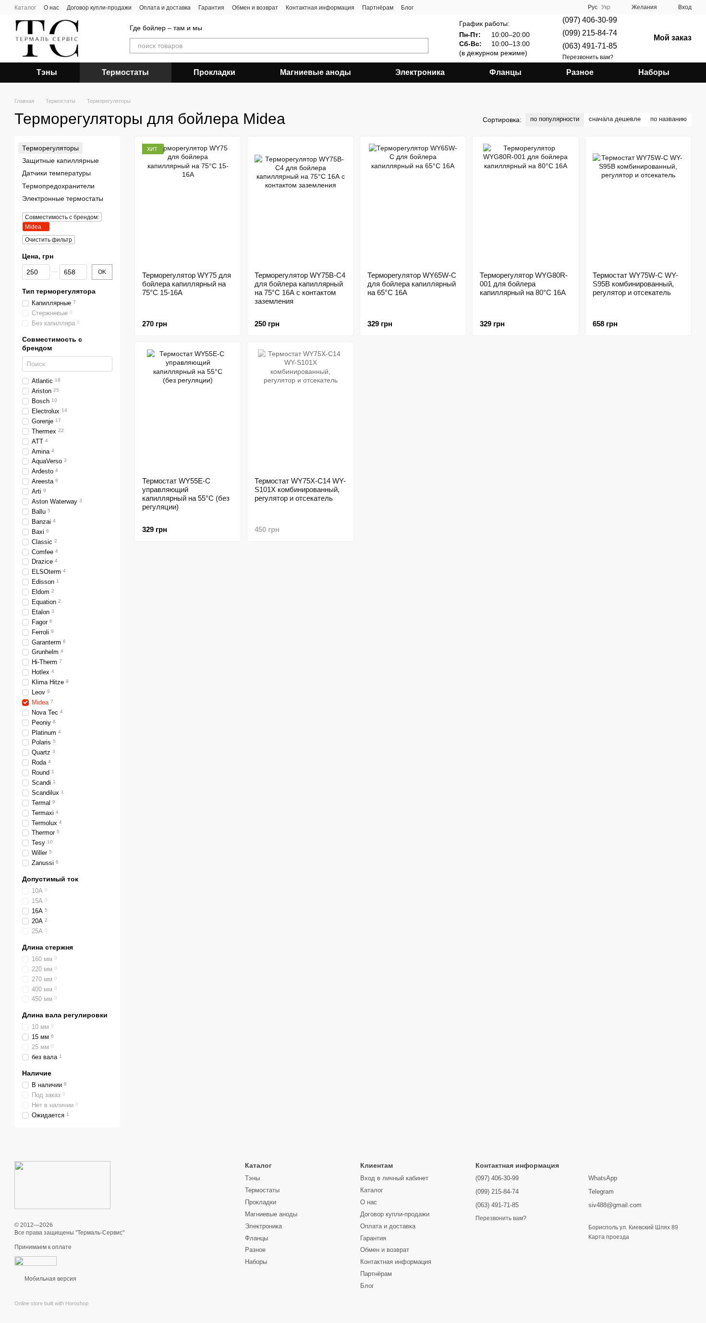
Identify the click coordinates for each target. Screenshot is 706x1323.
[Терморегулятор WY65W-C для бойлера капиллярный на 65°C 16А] (413, 204)
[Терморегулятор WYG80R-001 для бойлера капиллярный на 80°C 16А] (525, 204)
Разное (580, 72)
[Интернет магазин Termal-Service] (62, 1184)
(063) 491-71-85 (589, 46)
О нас (51, 7)
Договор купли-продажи (99, 7)
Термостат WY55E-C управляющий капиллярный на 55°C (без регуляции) (186, 494)
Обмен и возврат (255, 7)
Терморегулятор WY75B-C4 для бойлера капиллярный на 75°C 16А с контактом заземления (300, 288)
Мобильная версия (49, 1278)
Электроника (420, 72)
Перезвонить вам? (587, 57)
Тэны (47, 72)
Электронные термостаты (62, 198)
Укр (605, 7)
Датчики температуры (56, 173)
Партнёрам (377, 7)
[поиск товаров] (420, 45)
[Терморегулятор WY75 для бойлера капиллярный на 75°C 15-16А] (187, 204)
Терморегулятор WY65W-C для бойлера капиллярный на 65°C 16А (411, 284)
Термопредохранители (58, 186)
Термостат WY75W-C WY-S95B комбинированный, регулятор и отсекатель (635, 284)
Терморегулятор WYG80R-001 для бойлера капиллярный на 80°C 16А (524, 284)
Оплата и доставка (165, 7)
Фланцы (505, 72)
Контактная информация (320, 7)
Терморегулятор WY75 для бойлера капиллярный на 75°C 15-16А (186, 284)
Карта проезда (608, 1237)
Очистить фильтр (48, 239)
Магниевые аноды (315, 72)
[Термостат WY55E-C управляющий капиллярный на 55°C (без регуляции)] (187, 409)
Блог (407, 7)
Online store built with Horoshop (51, 1303)
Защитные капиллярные (60, 160)
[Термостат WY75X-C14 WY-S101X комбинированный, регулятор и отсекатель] (300, 409)
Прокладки (214, 72)
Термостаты (125, 72)
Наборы (653, 72)
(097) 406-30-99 (589, 20)
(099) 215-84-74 (589, 33)
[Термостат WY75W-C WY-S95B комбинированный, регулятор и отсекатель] (638, 204)
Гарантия (211, 7)
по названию (668, 119)
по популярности (554, 119)
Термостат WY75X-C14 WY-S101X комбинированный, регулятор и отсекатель (300, 489)
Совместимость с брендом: (62, 217)
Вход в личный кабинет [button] (394, 1178)
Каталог (25, 7)
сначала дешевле (615, 119)
